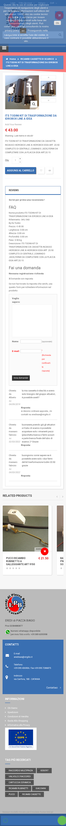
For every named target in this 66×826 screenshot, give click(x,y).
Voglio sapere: (16, 300)
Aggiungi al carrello (20, 170)
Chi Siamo (12, 708)
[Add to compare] (49, 170)
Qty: (7, 160)
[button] (48, 77)
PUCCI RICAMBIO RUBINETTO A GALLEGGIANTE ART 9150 (20, 561)
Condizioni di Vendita (18, 716)
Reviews (14, 190)
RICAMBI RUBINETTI (18, 788)
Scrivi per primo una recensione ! (27, 200)
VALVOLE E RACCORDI (20, 776)
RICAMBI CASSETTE (31, 794)
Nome (15, 341)
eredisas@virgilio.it (23, 657)
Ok (57, 23)
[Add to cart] (44, 551)
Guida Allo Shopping (18, 720)
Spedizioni (13, 712)
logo (33, 605)
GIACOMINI (41, 788)
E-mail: (16, 351)
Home (12, 59)
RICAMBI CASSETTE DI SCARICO (37, 59)
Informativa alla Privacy (19, 725)
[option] (48, 88)
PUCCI (12, 794)
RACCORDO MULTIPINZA (21, 770)
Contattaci (52, 687)
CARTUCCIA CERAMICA (20, 782)
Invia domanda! (21, 378)
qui (23, 30)
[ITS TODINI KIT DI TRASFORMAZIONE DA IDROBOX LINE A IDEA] (48, 88)
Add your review (13, 124)
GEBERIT (44, 770)
